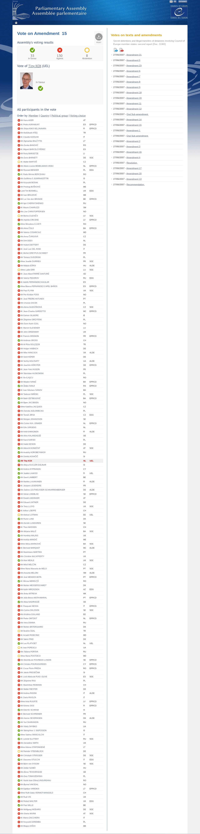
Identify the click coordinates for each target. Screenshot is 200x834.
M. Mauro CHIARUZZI (30, 207)
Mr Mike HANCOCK (29, 353)
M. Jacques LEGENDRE (31, 486)
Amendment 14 (134, 119)
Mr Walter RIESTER (29, 689)
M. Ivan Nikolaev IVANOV (31, 390)
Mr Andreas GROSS (29, 340)
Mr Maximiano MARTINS (31, 552)
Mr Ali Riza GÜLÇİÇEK (30, 344)
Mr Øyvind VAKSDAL (29, 784)
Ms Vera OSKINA (28, 623)
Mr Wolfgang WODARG (31, 809)
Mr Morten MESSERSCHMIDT (33, 585)
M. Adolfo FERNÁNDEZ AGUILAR (35, 282)
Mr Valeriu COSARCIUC (31, 232)
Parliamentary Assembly (50, 11)
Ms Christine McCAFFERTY (32, 556)
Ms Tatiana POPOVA (29, 652)
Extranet (183, 1)
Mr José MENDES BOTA (31, 577)
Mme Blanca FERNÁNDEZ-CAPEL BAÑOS (39, 286)
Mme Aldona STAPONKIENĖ (33, 747)
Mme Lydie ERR (28, 270)
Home (16, 23)
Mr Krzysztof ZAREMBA (31, 822)
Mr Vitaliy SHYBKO (29, 726)
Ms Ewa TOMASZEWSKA (31, 776)
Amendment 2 (133, 141)
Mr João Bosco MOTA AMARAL (34, 598)
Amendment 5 (133, 60)
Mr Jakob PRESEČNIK (30, 672)
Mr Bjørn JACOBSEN (30, 403)
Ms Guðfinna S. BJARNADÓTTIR (35, 178)
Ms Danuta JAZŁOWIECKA (32, 411)
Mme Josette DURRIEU (31, 261)
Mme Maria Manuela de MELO (34, 569)
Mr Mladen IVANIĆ (28, 382)
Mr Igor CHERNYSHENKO (32, 203)
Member (33, 115)
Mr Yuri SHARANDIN (29, 722)
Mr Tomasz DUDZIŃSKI (31, 257)
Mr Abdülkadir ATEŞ (29, 133)
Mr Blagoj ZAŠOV (28, 826)
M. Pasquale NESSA (29, 606)
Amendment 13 (134, 179)
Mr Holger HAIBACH (29, 349)
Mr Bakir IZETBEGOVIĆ (31, 398)
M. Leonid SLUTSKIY (30, 739)
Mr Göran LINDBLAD (30, 494)
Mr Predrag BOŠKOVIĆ (30, 187)
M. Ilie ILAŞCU (27, 378)
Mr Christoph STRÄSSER (31, 755)
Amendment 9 (133, 87)
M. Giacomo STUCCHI (30, 760)
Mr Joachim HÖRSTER (30, 365)
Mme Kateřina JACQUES (31, 407)
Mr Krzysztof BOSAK (29, 183)
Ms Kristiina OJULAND (30, 614)
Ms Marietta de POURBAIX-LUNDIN (36, 660)
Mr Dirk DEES (26, 241)
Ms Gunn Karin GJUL (30, 324)
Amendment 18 (134, 92)
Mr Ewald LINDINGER (30, 498)
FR (175, 1)
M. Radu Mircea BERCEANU (33, 174)
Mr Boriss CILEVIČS (29, 216)
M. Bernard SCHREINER (31, 714)
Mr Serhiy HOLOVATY (30, 361)
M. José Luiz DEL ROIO (31, 249)
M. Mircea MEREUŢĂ (30, 581)
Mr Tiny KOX (26, 461)
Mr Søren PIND (27, 639)
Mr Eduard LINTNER (29, 502)
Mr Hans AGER (27, 120)
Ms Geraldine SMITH (29, 743)
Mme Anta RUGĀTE (29, 701)
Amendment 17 (134, 168)
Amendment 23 (134, 65)
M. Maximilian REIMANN (31, 685)
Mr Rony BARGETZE (29, 153)
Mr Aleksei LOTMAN (29, 515)
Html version (116, 50)
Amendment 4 (133, 157)
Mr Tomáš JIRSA (28, 415)
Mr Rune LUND (27, 519)
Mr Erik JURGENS (28, 427)
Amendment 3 (133, 146)
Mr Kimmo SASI (27, 706)
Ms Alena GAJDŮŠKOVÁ (31, 307)
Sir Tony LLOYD (27, 506)
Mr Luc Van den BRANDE (31, 199)
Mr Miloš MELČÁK (28, 565)
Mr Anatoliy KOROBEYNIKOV (33, 452)
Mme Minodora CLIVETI (31, 224)
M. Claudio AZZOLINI (30, 137)
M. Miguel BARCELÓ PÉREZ (33, 149)
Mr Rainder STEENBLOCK (32, 751)
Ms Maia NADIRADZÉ (30, 602)
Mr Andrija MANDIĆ (29, 540)
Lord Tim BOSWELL (29, 191)
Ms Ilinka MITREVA (29, 594)
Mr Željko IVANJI (28, 386)
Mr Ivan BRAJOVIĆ (29, 195)
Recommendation (136, 184)
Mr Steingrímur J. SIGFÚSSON (34, 730)
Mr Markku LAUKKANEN (31, 482)
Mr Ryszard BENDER (30, 170)
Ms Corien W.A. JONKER (31, 423)
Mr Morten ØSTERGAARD (32, 627)
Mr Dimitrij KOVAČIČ (29, 456)
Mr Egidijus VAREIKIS (30, 789)
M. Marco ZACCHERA (30, 818)
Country (45, 115)
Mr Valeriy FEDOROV (30, 278)
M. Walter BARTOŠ (29, 162)
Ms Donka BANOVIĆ (29, 145)
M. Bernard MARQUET (30, 548)
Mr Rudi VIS (26, 797)
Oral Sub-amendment (138, 114)
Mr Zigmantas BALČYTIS (31, 141)
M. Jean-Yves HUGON (30, 369)
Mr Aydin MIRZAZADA (30, 589)
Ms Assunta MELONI (29, 573)
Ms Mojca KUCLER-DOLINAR (33, 465)
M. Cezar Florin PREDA (31, 668)
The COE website (179, 12)
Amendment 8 (133, 82)
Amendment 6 (133, 71)
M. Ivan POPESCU (29, 648)
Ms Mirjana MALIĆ (28, 531)
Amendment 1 (133, 130)
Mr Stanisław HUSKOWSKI (32, 373)
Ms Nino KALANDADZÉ (31, 436)
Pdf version (121, 50)
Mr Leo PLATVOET (29, 643)
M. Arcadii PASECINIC (30, 635)
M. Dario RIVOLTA (28, 697)
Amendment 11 (133, 103)
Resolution (132, 163)
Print (98, 42)
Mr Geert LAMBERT (29, 477)
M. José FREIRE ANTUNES (32, 299)
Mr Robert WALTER (29, 801)
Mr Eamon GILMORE (30, 315)
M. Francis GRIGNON (30, 336)
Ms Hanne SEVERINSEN (31, 718)
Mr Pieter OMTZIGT (29, 618)
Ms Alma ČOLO (27, 228)
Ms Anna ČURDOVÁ (29, 236)
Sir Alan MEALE (27, 560)
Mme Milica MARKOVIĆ (31, 544)
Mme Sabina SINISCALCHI (32, 735)
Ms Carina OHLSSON (30, 610)
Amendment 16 (134, 152)
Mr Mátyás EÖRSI (28, 266)
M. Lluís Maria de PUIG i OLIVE (34, 677)
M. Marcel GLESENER (30, 328)
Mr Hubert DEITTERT (30, 245)
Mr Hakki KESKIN (28, 444)
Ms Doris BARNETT (29, 158)
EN (171, 1)
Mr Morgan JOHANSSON (31, 419)
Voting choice (78, 115)
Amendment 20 (134, 173)
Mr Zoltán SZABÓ (28, 768)
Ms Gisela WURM (28, 813)
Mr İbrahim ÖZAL (28, 631)
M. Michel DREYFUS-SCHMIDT (34, 253)
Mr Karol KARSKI (28, 440)
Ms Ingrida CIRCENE (30, 220)
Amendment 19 (134, 98)
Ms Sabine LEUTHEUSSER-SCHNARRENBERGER (43, 490)
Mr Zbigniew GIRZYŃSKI (31, 320)
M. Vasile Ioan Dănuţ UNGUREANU (36, 780)
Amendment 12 (134, 109)
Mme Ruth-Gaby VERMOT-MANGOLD (37, 793)
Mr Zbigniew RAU (28, 681)
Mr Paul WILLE (27, 805)
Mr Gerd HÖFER (28, 357)
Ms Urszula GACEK (29, 303)
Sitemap (15, 1)
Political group (59, 115)
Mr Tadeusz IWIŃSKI (29, 394)
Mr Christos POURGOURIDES (33, 664)
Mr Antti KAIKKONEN (29, 432)
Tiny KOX (34, 66)
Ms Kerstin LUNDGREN (31, 523)
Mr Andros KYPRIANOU (31, 469)
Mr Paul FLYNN (27, 290)
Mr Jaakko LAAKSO (29, 473)
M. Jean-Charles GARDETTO (33, 311)
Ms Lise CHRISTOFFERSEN (33, 212)
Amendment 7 (133, 76)
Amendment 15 (134, 125)
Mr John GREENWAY (30, 332)
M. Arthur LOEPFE (28, 511)
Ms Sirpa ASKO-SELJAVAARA (33, 129)
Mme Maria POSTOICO (30, 656)
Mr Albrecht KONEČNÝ (30, 448)
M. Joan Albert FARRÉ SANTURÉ (35, 274)
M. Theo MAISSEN (29, 527)
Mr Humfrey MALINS (29, 536)
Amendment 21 (134, 55)
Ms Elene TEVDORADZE (31, 772)
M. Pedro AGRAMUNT (30, 124)
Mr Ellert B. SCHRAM (30, 710)
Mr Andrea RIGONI (29, 693)
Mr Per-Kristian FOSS (30, 295)
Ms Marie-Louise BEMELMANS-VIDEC (37, 166)
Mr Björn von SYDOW (30, 764)
